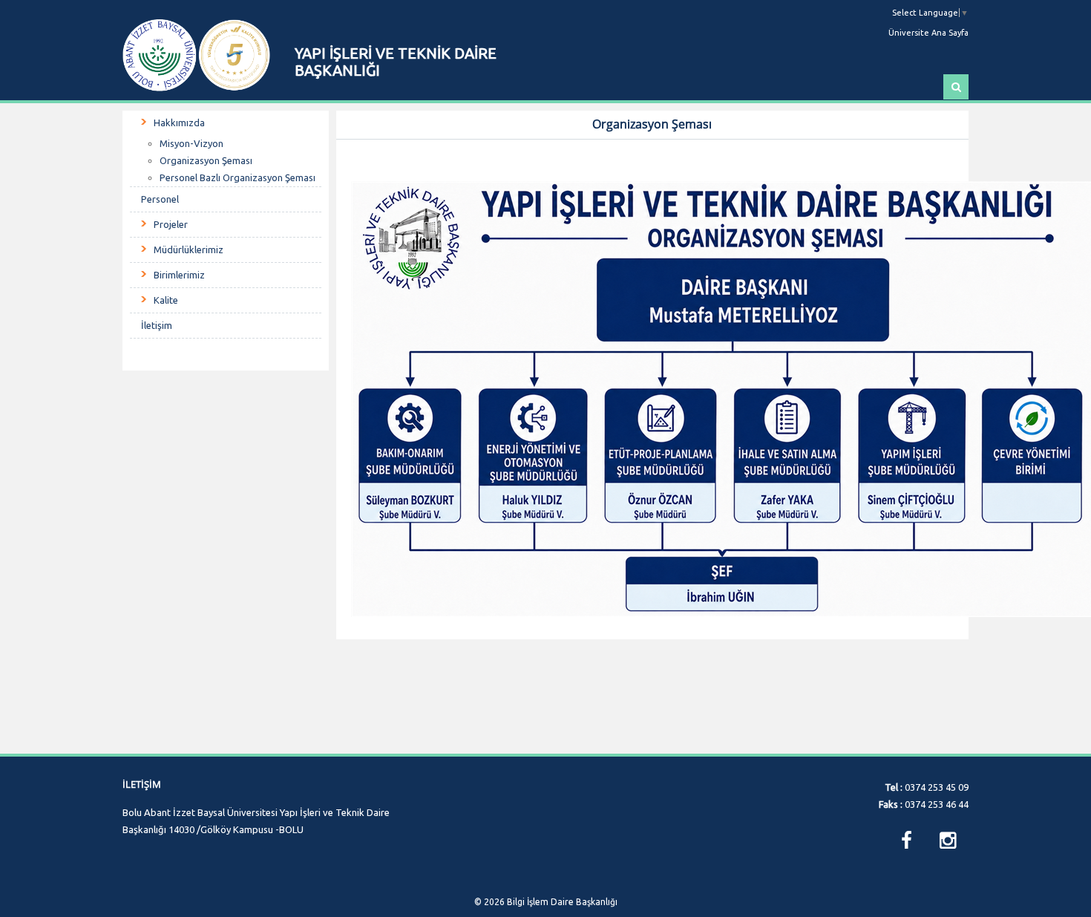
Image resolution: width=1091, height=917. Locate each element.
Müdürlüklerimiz (188, 249)
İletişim (156, 325)
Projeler (171, 224)
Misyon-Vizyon (191, 143)
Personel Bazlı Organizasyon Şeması (237, 177)
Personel (160, 199)
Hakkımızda (179, 122)
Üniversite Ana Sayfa (928, 32)
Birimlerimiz (179, 275)
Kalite (166, 300)
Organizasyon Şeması (206, 160)
